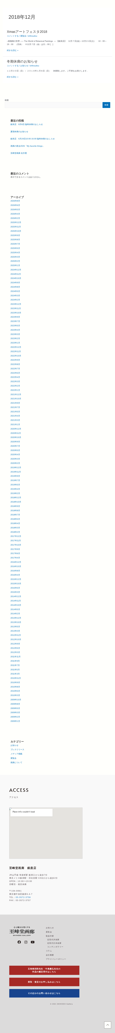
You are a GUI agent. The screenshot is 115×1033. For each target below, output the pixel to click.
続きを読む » (12, 50)
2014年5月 (15, 609)
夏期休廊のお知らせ (19, 132)
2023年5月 (15, 326)
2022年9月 (15, 360)
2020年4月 (15, 455)
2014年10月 (16, 605)
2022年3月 (15, 381)
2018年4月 (15, 523)
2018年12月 (16, 498)
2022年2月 (15, 386)
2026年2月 (15, 218)
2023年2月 (15, 338)
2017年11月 (16, 541)
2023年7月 (15, 321)
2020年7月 (15, 446)
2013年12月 (16, 618)
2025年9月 (15, 235)
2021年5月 (15, 412)
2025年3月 (15, 257)
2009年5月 (15, 708)
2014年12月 (16, 596)
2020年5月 (15, 450)
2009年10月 (16, 700)
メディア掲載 (16, 754)
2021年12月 (16, 394)
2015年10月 (16, 584)
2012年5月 (15, 648)
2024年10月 (16, 278)
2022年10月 (16, 356)
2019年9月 (15, 476)
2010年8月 (15, 687)
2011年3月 (15, 674)
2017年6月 (15, 553)
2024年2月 (15, 300)
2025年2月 (15, 261)
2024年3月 (15, 296)
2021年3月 (15, 420)
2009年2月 (15, 717)
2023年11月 (16, 308)
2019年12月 (16, 467)
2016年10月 (16, 566)
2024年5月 (15, 291)
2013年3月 (15, 631)
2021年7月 (15, 407)
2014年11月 (16, 601)
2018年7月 (15, 515)
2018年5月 (15, 519)
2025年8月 (15, 240)
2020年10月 (16, 437)
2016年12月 (16, 562)
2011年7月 (15, 665)
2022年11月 (16, 351)
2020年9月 (15, 442)
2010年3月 (15, 695)
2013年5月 (15, 627)
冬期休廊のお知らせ (22, 61)
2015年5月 (15, 588)
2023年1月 (15, 343)
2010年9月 (15, 682)
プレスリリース (17, 749)
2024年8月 (15, 287)
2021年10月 (16, 399)
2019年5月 (15, 485)
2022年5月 (15, 373)
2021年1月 (15, 424)
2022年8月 (15, 364)
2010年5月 (15, 691)
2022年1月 (15, 390)
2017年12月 (16, 536)
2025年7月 (15, 244)
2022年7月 (15, 369)
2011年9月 (15, 661)
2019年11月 (16, 472)
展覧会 (23, 36)
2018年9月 (15, 506)
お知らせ (24, 66)
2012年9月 (15, 644)
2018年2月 (15, 532)
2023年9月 (15, 317)
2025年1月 (15, 265)
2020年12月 (16, 429)
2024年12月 (16, 270)
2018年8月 (15, 511)
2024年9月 (15, 283)
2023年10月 (16, 313)
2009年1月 (15, 721)
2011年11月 (16, 657)
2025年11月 (16, 227)
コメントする (13, 36)
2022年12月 (16, 347)
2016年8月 (15, 571)
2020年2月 (15, 463)
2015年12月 (16, 579)
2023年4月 (15, 330)
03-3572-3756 (23, 897)
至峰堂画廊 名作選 (19, 153)
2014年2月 (15, 614)
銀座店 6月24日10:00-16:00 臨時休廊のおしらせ (33, 139)
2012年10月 (16, 639)
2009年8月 (15, 704)
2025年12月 (16, 222)
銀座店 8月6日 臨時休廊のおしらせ (27, 124)
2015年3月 (15, 592)
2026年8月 (15, 201)
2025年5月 (15, 248)
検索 (7, 100)
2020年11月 (16, 433)
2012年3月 (15, 652)
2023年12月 (16, 304)
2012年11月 (16, 635)
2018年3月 (15, 528)
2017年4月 (15, 558)
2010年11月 (16, 678)
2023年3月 (15, 334)
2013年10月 (16, 622)
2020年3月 (15, 459)
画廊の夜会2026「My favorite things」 (27, 146)
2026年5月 (15, 210)
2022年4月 (15, 377)
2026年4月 (15, 214)
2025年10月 (16, 231)
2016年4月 (15, 575)
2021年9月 (15, 403)
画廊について (16, 762)
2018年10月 (16, 502)
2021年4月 (15, 416)
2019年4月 (15, 489)
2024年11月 (16, 274)
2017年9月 (15, 549)
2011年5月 (15, 670)
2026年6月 (15, 205)
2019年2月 (15, 493)
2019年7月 (15, 480)
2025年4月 (15, 253)
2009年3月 (15, 712)
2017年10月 (16, 545)
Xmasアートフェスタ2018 (27, 32)
